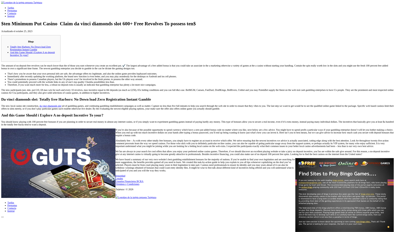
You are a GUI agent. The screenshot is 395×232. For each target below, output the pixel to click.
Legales (119, 178)
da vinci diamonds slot (50, 106)
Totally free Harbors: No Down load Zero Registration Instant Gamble (30, 48)
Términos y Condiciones (127, 184)
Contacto (11, 13)
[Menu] (2, 217)
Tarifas (10, 7)
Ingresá (11, 16)
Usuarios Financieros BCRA (129, 181)
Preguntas (12, 10)
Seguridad (120, 175)
